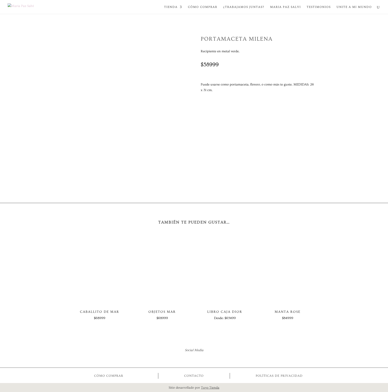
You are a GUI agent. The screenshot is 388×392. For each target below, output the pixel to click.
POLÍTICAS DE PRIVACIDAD (279, 376)
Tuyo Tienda (210, 388)
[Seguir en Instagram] (200, 358)
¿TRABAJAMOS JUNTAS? (243, 7)
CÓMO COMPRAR (202, 7)
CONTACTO (194, 376)
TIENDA (171, 7)
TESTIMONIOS (319, 7)
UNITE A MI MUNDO (354, 7)
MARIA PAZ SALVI (285, 7)
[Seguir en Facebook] (188, 358)
